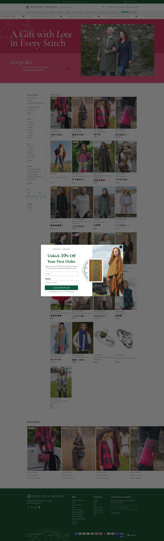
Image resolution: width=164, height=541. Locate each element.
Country (47, 279)
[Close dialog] (120, 246)
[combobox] (61, 282)
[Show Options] (76, 282)
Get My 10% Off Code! (61, 288)
